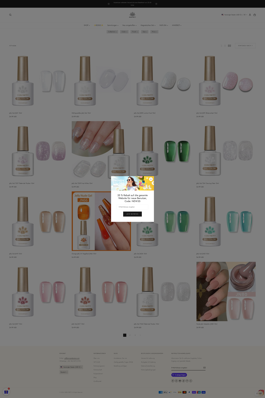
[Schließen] (151, 179)
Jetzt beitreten (132, 214)
